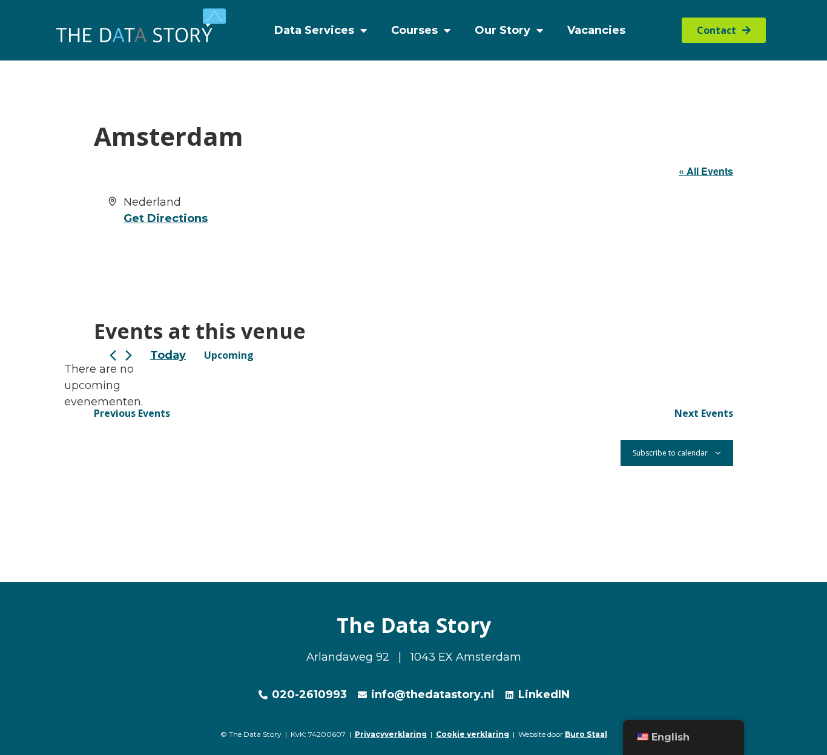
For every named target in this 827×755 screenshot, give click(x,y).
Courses (414, 30)
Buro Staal (586, 734)
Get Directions (166, 218)
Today (168, 355)
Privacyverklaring (391, 734)
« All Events (706, 171)
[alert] (103, 385)
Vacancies (596, 30)
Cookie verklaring (472, 734)
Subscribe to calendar (670, 453)
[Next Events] (128, 355)
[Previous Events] (113, 355)
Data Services (314, 30)
